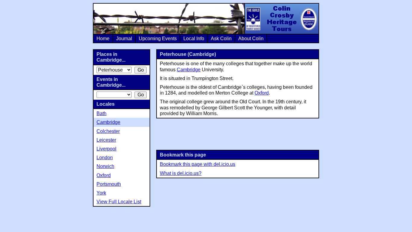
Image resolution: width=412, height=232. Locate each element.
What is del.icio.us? (180, 173)
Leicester (106, 140)
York (101, 192)
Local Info (193, 38)
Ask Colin (221, 38)
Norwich (105, 166)
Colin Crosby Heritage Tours (281, 19)
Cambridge (189, 69)
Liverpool (106, 148)
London (105, 157)
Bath (101, 113)
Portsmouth (109, 184)
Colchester (108, 131)
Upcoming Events (158, 38)
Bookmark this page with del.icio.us (197, 164)
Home (103, 38)
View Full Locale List (119, 201)
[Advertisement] (237, 133)
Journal (124, 38)
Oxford (262, 92)
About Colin (251, 38)
